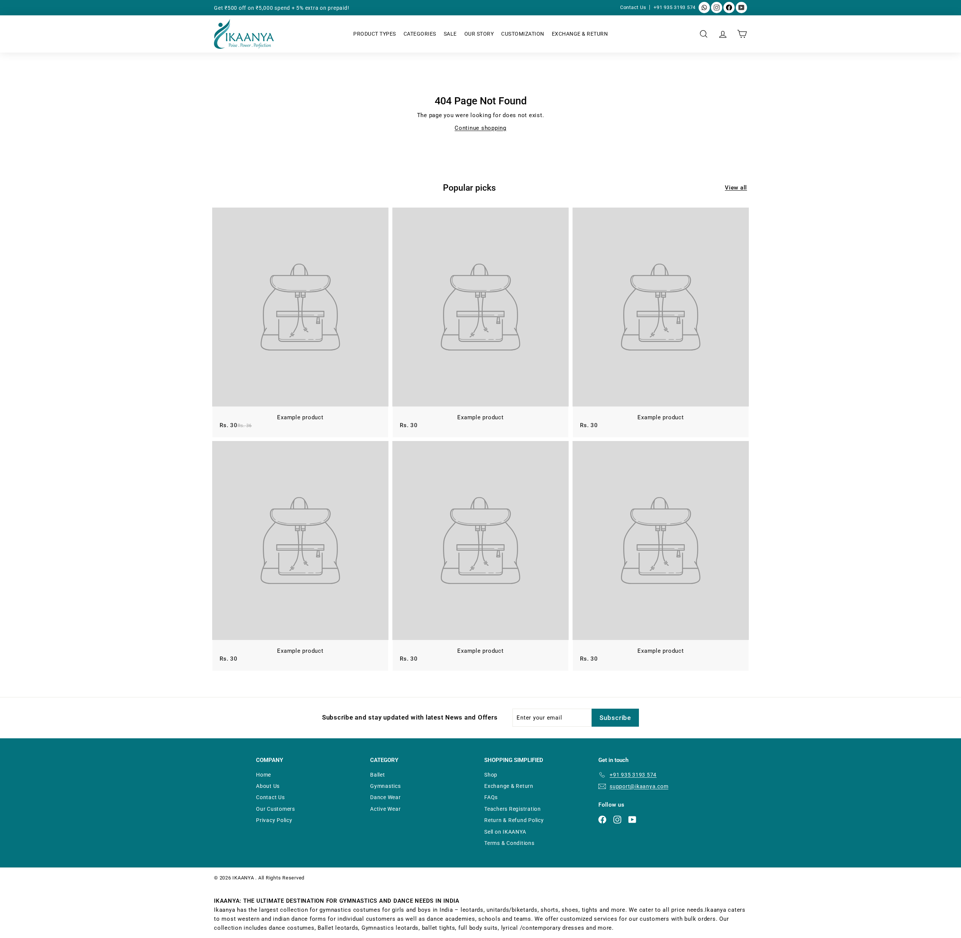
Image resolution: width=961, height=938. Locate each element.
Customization (522, 34)
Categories (420, 34)
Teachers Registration (512, 809)
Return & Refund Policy (514, 820)
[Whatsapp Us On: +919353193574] (704, 7)
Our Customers (275, 809)
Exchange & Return (580, 34)
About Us (268, 786)
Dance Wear (385, 797)
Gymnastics (385, 786)
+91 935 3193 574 (675, 7)
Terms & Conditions (509, 843)
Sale (450, 34)
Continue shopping (480, 128)
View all (736, 187)
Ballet (377, 775)
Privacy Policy (274, 820)
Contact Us (634, 7)
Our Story (479, 34)
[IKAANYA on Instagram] (716, 7)
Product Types (374, 34)
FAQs (491, 797)
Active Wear (385, 809)
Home (263, 775)
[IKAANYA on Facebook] (729, 7)
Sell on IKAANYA (505, 832)
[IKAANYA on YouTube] (741, 7)
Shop (490, 775)
